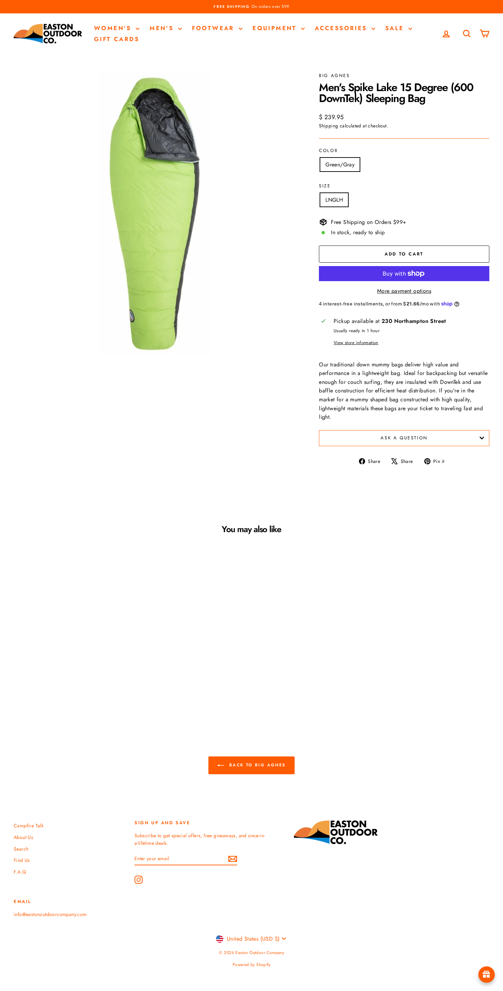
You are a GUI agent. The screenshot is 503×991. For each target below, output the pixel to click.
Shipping (328, 125)
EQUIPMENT (276, 28)
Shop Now (70, 656)
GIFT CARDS (116, 39)
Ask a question (404, 438)
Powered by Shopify (251, 965)
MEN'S (163, 28)
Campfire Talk (28, 825)
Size (325, 186)
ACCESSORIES (342, 28)
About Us (23, 837)
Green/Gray (339, 164)
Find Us (22, 860)
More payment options (404, 291)
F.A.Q (20, 871)
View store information (356, 342)
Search (21, 848)
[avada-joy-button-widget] (486, 974)
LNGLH (334, 200)
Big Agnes (334, 75)
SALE (396, 28)
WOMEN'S (114, 28)
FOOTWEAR (214, 28)
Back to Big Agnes (256, 765)
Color (328, 150)
